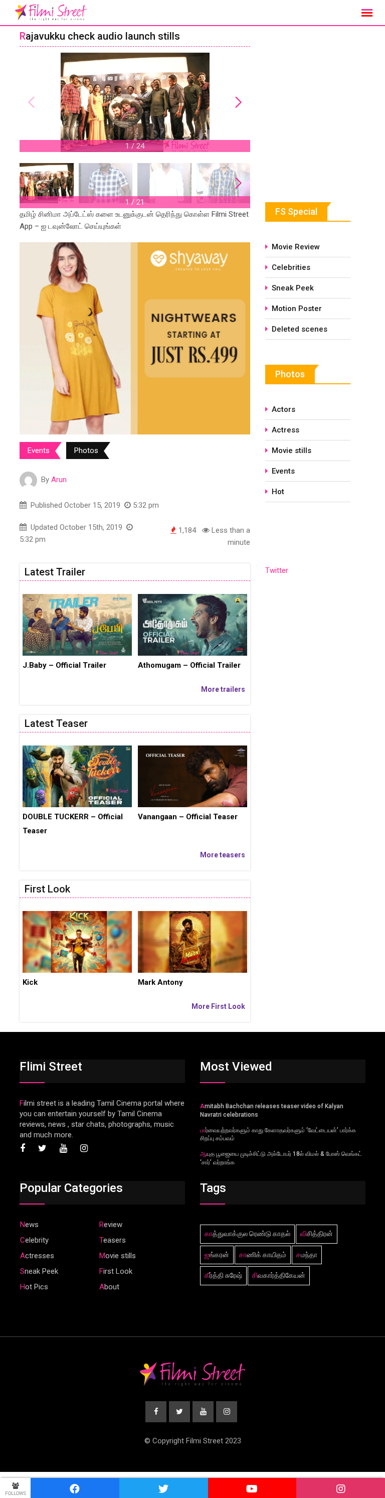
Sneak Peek (293, 287)
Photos (86, 450)
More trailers (223, 689)
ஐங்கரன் (217, 1255)
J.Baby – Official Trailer (64, 665)
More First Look (218, 1006)
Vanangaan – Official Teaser (188, 816)
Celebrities (291, 267)
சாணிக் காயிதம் (262, 1255)
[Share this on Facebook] (75, 1488)
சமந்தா (306, 1255)
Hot (278, 491)
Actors (283, 409)
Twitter (276, 570)
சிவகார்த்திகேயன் (278, 1275)
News (29, 1224)
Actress (285, 429)
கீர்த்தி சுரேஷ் (223, 1275)
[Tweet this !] (163, 1488)
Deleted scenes (299, 329)
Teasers (112, 1240)
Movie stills (291, 450)
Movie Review (296, 246)
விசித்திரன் (316, 1234)
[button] (238, 102)
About (109, 1286)
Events (39, 450)
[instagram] (340, 1488)
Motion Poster (297, 308)
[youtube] (252, 1488)
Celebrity (34, 1240)
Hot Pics (34, 1286)
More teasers (222, 855)
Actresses (37, 1255)
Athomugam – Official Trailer (189, 665)
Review (110, 1224)
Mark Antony (160, 982)
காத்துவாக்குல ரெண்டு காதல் (247, 1234)
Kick (30, 982)
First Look (115, 1271)
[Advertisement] (325, 113)
